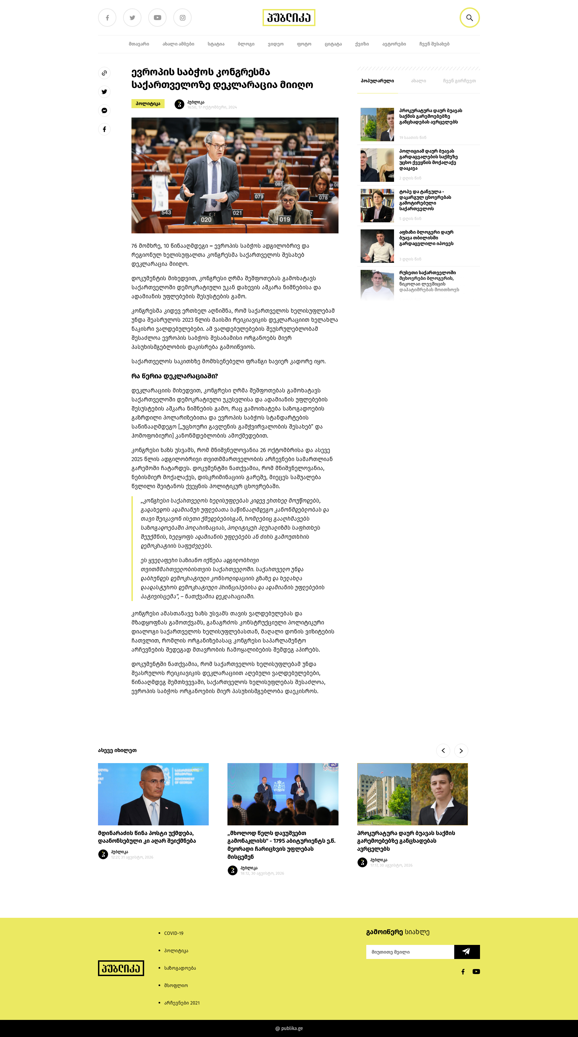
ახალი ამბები (178, 44)
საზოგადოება (180, 968)
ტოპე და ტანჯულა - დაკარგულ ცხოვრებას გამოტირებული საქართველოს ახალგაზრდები (425, 200)
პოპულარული (377, 81)
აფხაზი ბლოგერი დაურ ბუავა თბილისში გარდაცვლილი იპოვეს (426, 237)
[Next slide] (461, 751)
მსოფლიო (176, 985)
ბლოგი (246, 44)
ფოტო (304, 44)
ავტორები (394, 44)
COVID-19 (173, 933)
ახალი (418, 81)
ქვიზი (362, 44)
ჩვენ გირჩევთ (459, 81)
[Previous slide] (443, 751)
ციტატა (333, 44)
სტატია (216, 44)
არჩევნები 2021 (182, 1003)
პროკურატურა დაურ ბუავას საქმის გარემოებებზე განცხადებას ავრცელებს (430, 116)
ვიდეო (276, 44)
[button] (470, 17)
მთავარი (139, 44)
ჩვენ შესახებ (434, 44)
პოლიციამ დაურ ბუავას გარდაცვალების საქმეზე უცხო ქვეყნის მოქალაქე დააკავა (428, 159)
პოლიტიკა (148, 103)
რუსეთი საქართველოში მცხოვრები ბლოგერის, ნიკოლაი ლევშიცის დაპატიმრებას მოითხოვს (429, 281)
